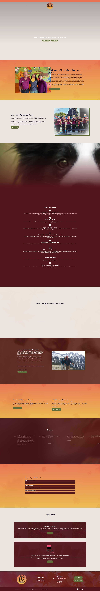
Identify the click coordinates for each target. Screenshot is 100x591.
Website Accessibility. (45, 589)
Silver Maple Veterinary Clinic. (21, 589)
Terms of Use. (40, 589)
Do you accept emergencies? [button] (30, 485)
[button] (46, 40)
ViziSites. (36, 589)
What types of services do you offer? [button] (31, 480)
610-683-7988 (42, 581)
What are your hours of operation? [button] (31, 490)
